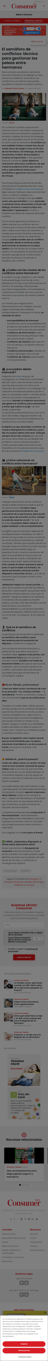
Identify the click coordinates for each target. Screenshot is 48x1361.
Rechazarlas (24, 1350)
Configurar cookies (24, 1357)
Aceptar (24, 1344)
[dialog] (24, 1338)
